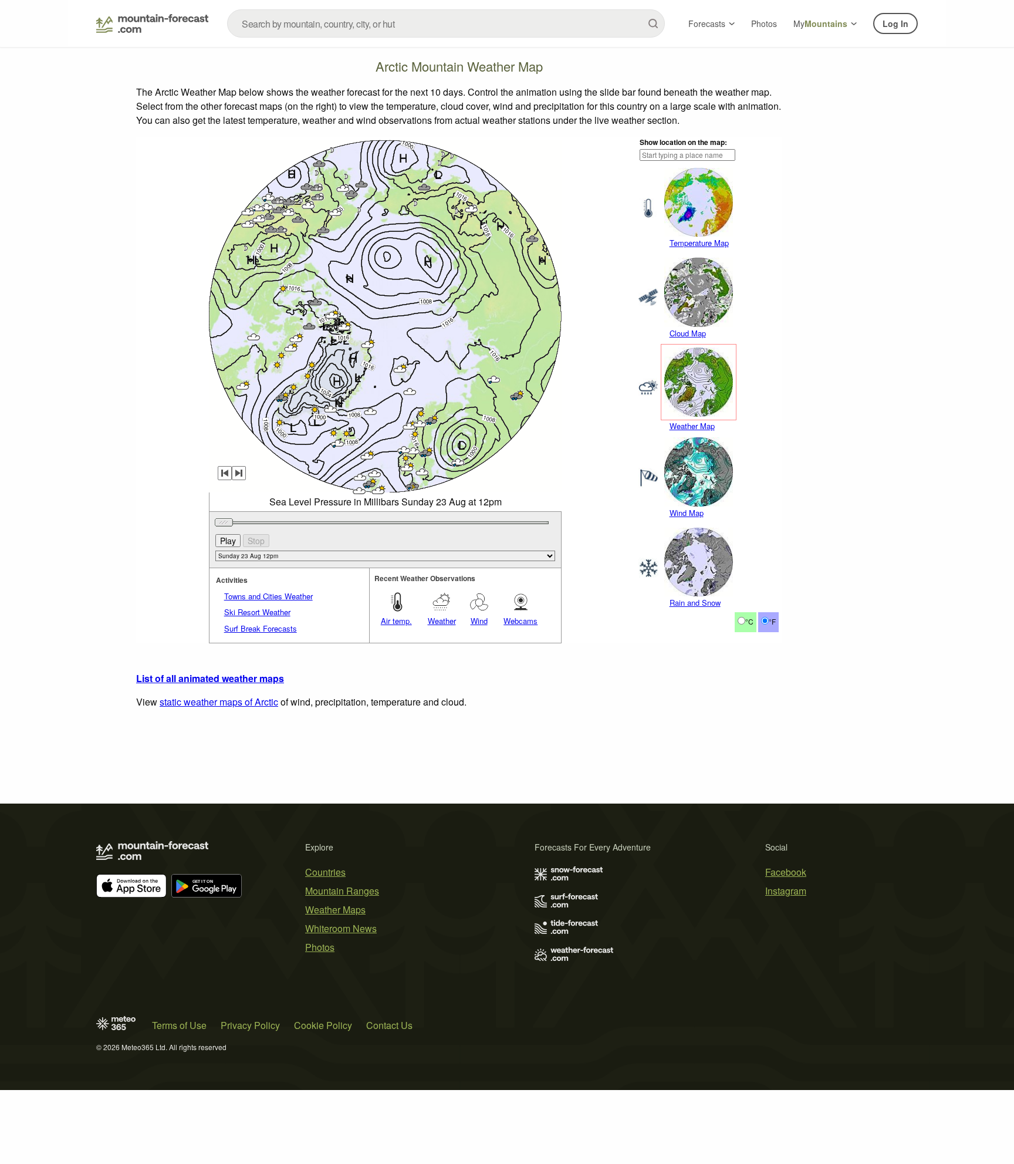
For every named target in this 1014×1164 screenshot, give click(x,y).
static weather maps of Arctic (219, 701)
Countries (325, 872)
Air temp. (396, 620)
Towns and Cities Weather (268, 596)
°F (772, 621)
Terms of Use (179, 1025)
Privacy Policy (250, 1025)
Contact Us (389, 1025)
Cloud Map (688, 333)
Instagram (785, 891)
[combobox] (446, 23)
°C (749, 621)
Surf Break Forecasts (260, 628)
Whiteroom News (341, 928)
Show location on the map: (683, 142)
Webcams (520, 620)
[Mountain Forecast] (152, 23)
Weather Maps (335, 909)
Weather (442, 620)
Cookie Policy (323, 1025)
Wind (479, 620)
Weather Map (692, 425)
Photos (764, 23)
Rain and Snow (695, 602)
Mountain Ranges (342, 891)
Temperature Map (699, 242)
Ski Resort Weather (257, 612)
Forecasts (706, 23)
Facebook (785, 872)
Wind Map (687, 512)
